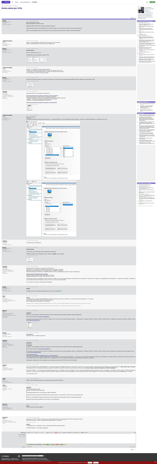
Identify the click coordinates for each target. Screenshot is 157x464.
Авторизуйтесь (29, 446)
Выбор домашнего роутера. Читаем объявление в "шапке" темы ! (145, 48)
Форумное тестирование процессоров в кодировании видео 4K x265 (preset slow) (146, 37)
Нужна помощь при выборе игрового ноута (146, 32)
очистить (86, 432)
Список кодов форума (22, 434)
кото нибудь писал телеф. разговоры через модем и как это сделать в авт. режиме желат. (147, 198)
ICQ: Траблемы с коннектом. (144, 194)
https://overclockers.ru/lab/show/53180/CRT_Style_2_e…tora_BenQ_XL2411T (42, 355)
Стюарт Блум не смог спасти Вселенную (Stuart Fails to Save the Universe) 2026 (147, 62)
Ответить (133, 20)
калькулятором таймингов (43, 316)
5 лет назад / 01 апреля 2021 (32, 332)
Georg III (29, 382)
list (61, 432)
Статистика (44, 458)
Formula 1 (140, 53)
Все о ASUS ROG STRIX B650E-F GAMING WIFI (147, 103)
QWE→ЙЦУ (76, 432)
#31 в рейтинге (11, 313)
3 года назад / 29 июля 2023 (32, 385)
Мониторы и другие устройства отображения (10, 5)
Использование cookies (26, 459)
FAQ (41, 458)
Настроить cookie (34, 459)
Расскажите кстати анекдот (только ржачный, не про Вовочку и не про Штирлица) (147, 43)
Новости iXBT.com (141, 113)
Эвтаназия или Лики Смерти (144, 184)
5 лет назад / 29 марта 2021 (32, 20)
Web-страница (5, 45)
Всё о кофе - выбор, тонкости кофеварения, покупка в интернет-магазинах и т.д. (146, 57)
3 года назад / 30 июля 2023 (32, 404)
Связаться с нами (25, 458)
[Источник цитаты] (27, 313)
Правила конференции (33, 458)
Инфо (130, 20)
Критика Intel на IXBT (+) (143, 186)
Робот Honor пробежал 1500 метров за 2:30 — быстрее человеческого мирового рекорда (147, 115)
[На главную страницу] (6, 2)
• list (58, 432)
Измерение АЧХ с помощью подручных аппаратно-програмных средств (145, 29)
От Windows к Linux (142, 34)
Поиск (38, 458)
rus (73, 432)
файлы (83, 432)
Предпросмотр (42, 446)
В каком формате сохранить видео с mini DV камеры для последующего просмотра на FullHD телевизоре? (146, 41)
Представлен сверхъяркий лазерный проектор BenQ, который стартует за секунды (147, 141)
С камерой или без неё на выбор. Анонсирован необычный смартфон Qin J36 (146, 143)
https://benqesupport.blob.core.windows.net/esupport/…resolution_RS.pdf (41, 102)
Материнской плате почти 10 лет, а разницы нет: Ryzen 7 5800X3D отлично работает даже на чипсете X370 (147, 136)
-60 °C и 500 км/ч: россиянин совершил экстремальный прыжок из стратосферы (146, 133)
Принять (90, 462)
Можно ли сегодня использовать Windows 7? (146, 54)
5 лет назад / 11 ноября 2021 (32, 378)
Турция (140, 30)
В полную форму (132, 446)
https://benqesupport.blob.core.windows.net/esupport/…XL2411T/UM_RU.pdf (42, 95)
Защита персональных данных (42, 459)
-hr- (71, 432)
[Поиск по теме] (133, 18)
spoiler (48, 432)
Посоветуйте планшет (143, 22)
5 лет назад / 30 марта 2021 (32, 240)
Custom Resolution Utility (34, 320)
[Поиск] (147, 2)
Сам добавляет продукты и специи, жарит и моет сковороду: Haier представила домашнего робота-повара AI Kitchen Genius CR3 (147, 123)
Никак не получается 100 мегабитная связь (146, 189)
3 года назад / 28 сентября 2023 (32, 417)
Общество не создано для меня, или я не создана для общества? (146, 24)
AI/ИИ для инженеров (143, 35)
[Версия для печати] (131, 18)
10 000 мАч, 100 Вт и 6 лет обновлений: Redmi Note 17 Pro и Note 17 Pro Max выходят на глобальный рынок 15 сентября (147, 130)
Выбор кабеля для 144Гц (12, 8)
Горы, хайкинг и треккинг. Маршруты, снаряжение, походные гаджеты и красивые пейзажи (146, 106)
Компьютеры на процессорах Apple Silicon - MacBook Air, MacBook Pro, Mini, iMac (146, 59)
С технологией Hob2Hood (147, 12)
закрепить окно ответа (22, 436)
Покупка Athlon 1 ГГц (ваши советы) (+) (145, 200)
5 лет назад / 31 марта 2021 (31, 310)
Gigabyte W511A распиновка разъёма (146, 110)
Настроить (96, 462)
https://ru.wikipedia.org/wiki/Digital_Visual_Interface (37, 274)
